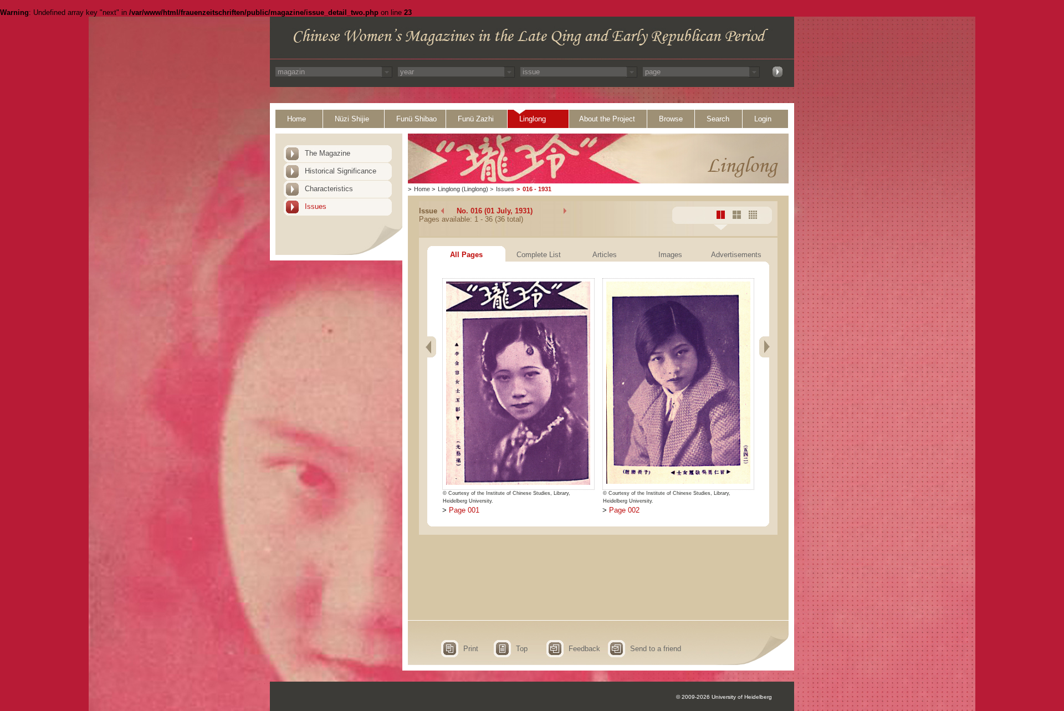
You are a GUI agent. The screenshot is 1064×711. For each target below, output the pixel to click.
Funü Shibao (416, 119)
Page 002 (624, 510)
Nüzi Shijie (352, 119)
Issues (315, 206)
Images (670, 254)
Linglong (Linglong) (463, 189)
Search (718, 119)
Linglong (532, 119)
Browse (671, 119)
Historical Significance (340, 171)
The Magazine (327, 153)
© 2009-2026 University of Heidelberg (724, 697)
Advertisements (736, 254)
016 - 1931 (537, 189)
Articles (604, 254)
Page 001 (464, 510)
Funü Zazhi (476, 119)
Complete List (538, 254)
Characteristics (329, 189)
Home (296, 119)
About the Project (607, 119)
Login (762, 119)
